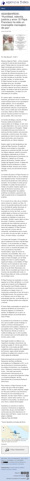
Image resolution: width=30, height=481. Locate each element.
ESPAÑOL (22, 467)
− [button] (3, 430)
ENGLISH (17, 467)
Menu (3, 8)
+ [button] (3, 428)
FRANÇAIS (3, 469)
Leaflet (3, 439)
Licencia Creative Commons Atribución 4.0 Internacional (12, 464)
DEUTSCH (9, 469)
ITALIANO (12, 467)
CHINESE (14, 469)
